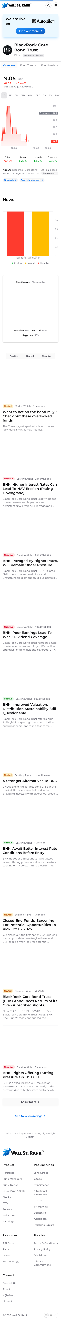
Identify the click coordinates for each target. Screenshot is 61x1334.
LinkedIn (8, 1301)
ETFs (5, 1203)
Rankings (8, 1221)
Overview (9, 65)
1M (17, 95)
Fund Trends (28, 65)
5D (11, 95)
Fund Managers (12, 1178)
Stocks (7, 1197)
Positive (14, 356)
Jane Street (41, 1172)
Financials (9, 180)
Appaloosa (40, 1218)
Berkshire (40, 1212)
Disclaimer (40, 1255)
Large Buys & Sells (14, 1191)
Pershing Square (44, 1224)
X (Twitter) (9, 1295)
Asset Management (30, 180)
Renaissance (41, 1184)
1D (4, 95)
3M (23, 95)
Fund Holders (49, 65)
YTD (38, 95)
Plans (6, 1249)
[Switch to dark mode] (55, 1315)
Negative (46, 356)
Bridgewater (41, 1206)
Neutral (30, 356)
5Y (50, 95)
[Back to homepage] (17, 5)
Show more (49, 173)
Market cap (33, 55)
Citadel (38, 1178)
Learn (6, 1255)
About (6, 1289)
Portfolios (8, 1172)
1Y (44, 95)
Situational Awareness (40, 1193)
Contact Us (9, 1283)
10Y (57, 95)
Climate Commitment (42, 1263)
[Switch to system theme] (46, 1315)
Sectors (7, 1209)
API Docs (8, 1243)
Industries (9, 1215)
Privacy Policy (42, 1249)
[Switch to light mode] (51, 1315)
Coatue (38, 1200)
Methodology (11, 1261)
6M (30, 95)
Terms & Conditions (46, 1243)
